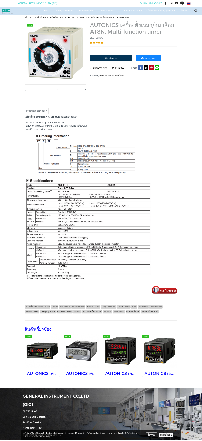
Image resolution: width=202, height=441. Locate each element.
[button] (196, 10)
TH (193, 3)
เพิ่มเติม (183, 10)
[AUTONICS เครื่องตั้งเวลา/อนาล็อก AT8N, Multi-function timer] (55, 53)
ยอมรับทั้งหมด (166, 435)
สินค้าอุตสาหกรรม (64, 10)
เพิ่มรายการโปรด (99, 68)
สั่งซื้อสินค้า (112, 58)
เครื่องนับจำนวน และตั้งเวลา (112, 76)
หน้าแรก (47, 10)
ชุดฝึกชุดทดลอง (86, 10)
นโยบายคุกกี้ (47, 436)
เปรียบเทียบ (119, 68)
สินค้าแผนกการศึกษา (132, 10)
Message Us (150, 58)
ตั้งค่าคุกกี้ (151, 435)
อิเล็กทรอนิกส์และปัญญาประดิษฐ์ (160, 10)
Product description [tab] (36, 110)
